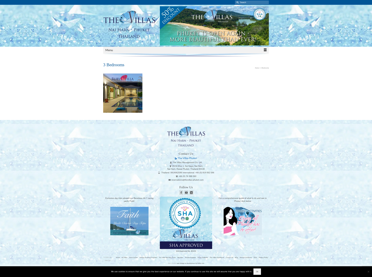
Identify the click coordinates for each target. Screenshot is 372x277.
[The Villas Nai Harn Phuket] (129, 24)
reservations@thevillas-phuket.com (187, 180)
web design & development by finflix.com (190, 263)
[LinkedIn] (191, 192)
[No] (368, 271)
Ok (257, 271)
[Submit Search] (237, 2)
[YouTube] (186, 192)
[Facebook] (181, 192)
